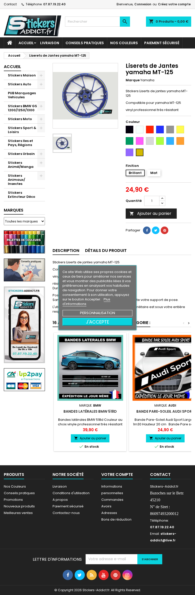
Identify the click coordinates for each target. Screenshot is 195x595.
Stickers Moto (20, 119)
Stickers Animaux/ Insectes (16, 179)
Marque (133, 80)
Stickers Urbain (21, 153)
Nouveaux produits (19, 506)
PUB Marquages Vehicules (22, 95)
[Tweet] (155, 230)
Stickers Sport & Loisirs (22, 129)
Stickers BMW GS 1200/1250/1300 (22, 108)
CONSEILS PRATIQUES (85, 42)
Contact (10, 4)
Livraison (49, 42)
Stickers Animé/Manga (21, 164)
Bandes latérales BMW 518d (90, 411)
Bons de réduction (116, 519)
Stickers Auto (19, 84)
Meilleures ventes (18, 512)
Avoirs (106, 506)
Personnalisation (97, 312)
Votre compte (117, 474)
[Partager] (147, 230)
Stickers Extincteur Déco (21, 194)
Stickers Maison (22, 75)
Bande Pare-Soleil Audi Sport (165, 411)
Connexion (142, 4)
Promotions (13, 499)
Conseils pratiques (19, 493)
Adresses (109, 512)
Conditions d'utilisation (71, 493)
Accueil (26, 42)
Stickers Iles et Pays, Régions (20, 142)
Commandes (112, 499)
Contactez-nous (66, 512)
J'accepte (97, 321)
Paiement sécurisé (161, 42)
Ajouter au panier (150, 213)
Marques (13, 210)
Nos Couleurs (124, 42)
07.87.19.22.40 (54, 4)
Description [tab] (66, 250)
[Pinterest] (164, 230)
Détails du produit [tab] (106, 250)
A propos (60, 499)
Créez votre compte (174, 4)
